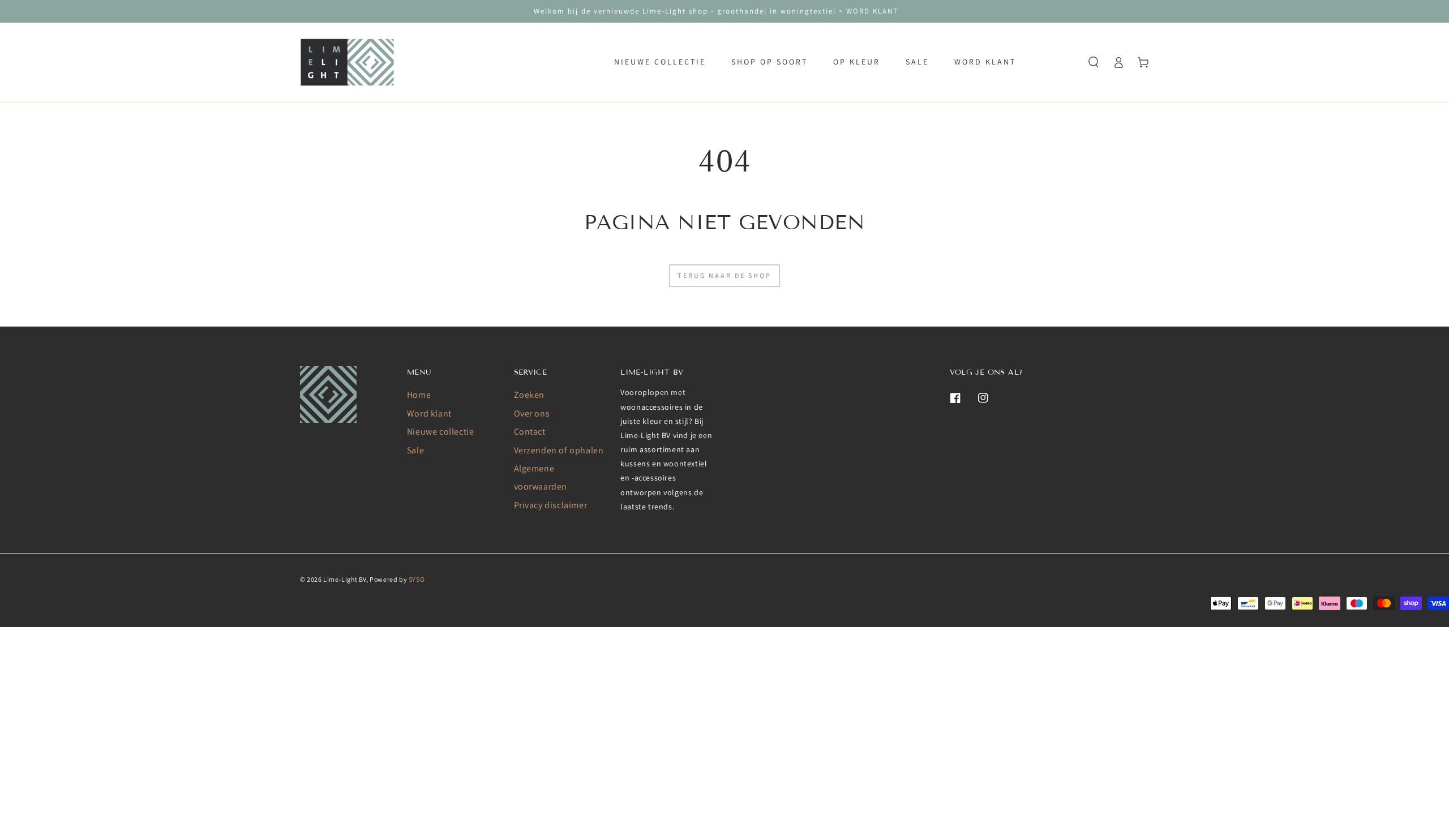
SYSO (417, 579)
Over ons (532, 413)
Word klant (429, 413)
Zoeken (529, 395)
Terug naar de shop (724, 275)
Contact (530, 431)
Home (419, 395)
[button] (1093, 62)
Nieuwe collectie (440, 431)
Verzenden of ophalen (559, 450)
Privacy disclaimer (551, 505)
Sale (415, 450)
